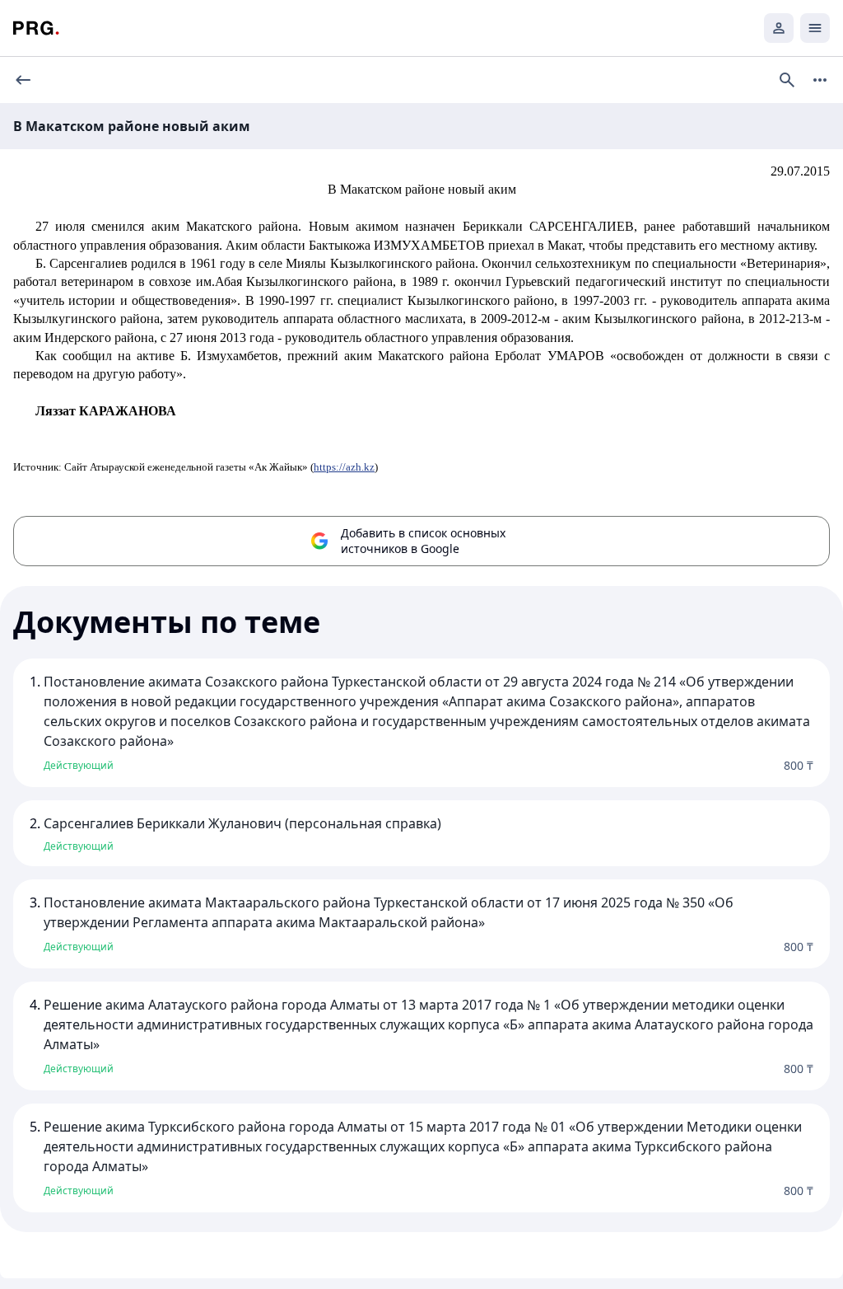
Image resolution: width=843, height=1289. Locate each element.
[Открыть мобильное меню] (815, 28)
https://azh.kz (344, 467)
